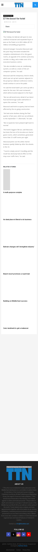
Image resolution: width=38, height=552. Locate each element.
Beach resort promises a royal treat (16, 274)
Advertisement (10, 550)
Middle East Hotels (8, 15)
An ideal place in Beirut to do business (17, 219)
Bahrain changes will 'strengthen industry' (18, 247)
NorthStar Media (22, 546)
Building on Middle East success (15, 301)
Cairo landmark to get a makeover (15, 328)
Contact (18, 550)
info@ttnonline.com (22, 524)
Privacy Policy (26, 550)
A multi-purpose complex (12, 192)
